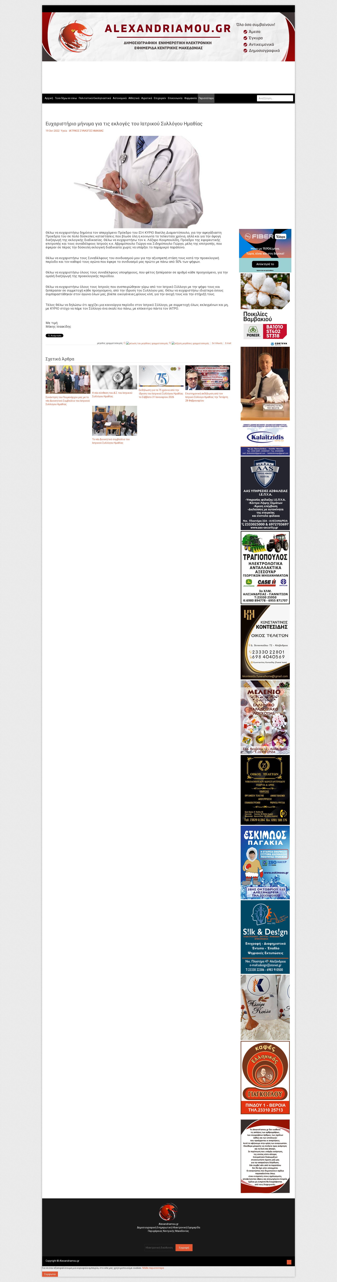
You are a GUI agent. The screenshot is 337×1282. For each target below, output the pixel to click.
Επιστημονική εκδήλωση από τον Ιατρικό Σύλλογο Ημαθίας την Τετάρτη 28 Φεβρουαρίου (206, 397)
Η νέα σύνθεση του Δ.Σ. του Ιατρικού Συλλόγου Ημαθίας (112, 394)
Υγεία (64, 130)
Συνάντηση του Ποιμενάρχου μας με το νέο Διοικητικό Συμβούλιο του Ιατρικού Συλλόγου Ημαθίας (68, 401)
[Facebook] (286, 8)
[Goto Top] (289, 1261)
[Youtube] (291, 8)
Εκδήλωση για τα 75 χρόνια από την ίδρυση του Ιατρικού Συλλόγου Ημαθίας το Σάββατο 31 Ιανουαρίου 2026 (161, 393)
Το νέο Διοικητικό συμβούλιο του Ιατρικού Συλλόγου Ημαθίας (111, 441)
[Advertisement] (139, 483)
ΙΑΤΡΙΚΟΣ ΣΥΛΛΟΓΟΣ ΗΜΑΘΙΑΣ (86, 130)
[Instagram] (288, 8)
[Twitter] (290, 8)
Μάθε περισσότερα (153, 1268)
